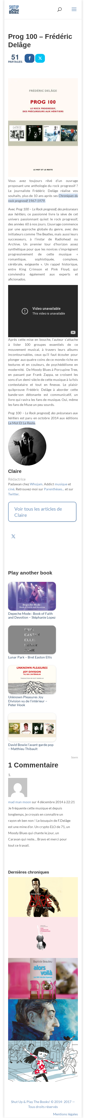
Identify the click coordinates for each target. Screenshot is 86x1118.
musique (61, 484)
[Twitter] (40, 58)
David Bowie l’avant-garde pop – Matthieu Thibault (31, 747)
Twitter (13, 494)
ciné (11, 489)
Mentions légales (65, 1114)
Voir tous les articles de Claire (38, 512)
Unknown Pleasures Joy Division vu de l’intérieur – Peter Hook (27, 701)
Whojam (36, 484)
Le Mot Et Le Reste (21, 423)
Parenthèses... (54, 489)
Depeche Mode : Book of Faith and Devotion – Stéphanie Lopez (31, 616)
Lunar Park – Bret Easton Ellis (30, 657)
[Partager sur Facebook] (29, 58)
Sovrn (74, 757)
